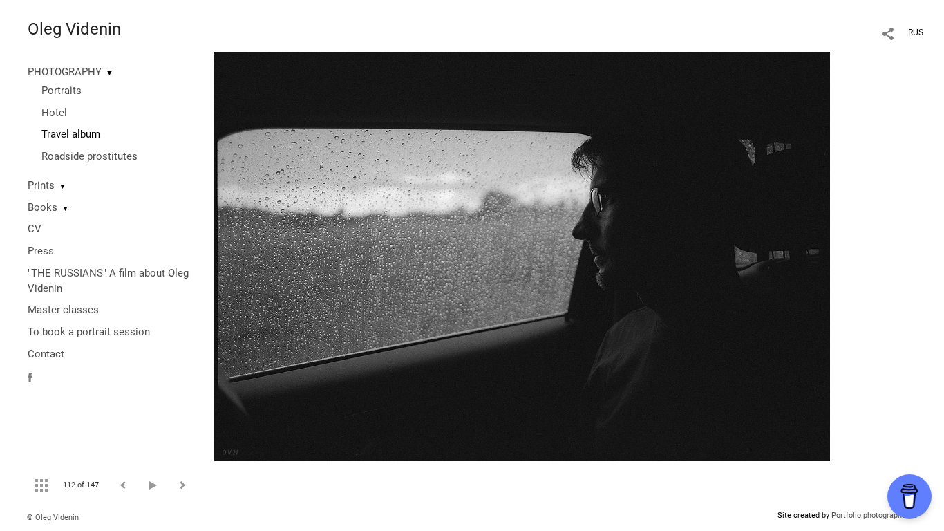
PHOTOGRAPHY (65, 72)
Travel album (70, 134)
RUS (915, 32)
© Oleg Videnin (53, 517)
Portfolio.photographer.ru (874, 515)
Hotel (54, 112)
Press (41, 251)
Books (42, 207)
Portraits (61, 90)
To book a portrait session (89, 332)
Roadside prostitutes (89, 156)
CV (34, 229)
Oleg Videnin (74, 29)
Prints (41, 185)
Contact (46, 354)
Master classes (63, 310)
